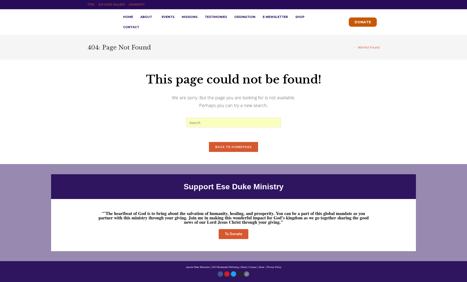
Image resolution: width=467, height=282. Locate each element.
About (261, 267)
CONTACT (131, 27)
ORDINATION (244, 17)
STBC (91, 4)
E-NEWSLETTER (275, 17)
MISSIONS (190, 17)
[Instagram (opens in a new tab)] (372, 4)
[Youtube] (227, 274)
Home (244, 267)
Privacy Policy (274, 267)
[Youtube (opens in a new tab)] (377, 4)
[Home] (352, 47)
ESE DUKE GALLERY (112, 4)
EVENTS (168, 17)
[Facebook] (220, 274)
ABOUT (146, 17)
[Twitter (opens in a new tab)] (361, 4)
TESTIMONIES (216, 17)
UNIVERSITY (137, 4)
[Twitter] (233, 274)
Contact (252, 267)
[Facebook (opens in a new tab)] (367, 4)
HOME (128, 17)
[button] (147, 17)
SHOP (300, 17)
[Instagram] (240, 274)
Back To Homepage (233, 147)
